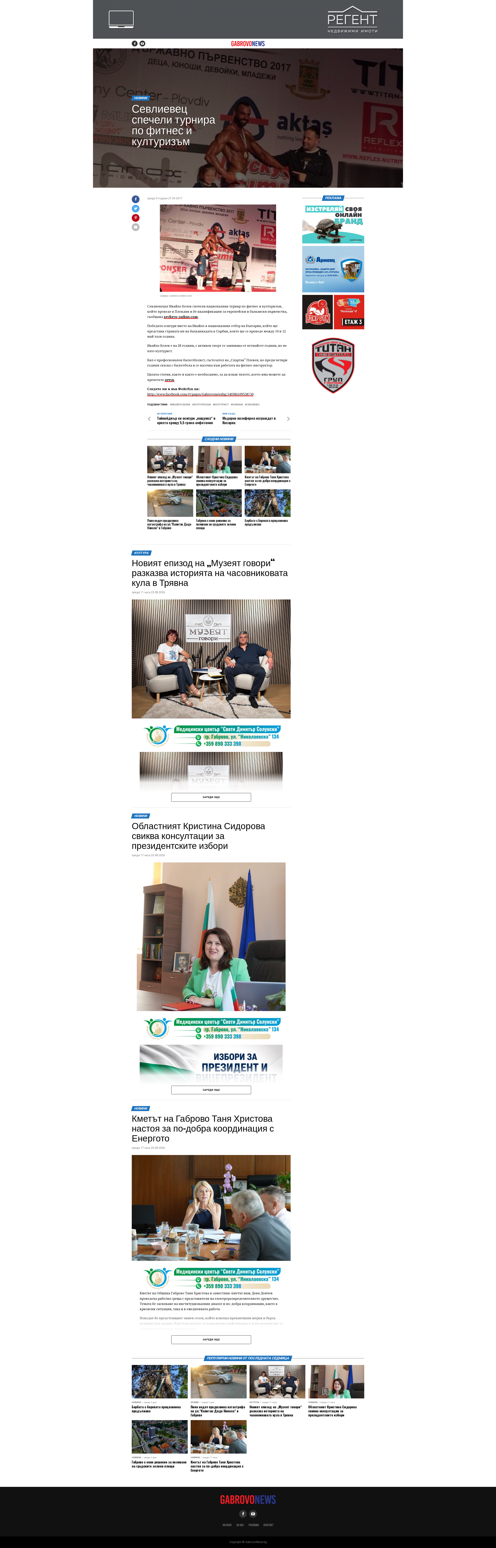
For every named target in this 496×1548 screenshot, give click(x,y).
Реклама (254, 1525)
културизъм (202, 404)
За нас (240, 1525)
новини (237, 404)
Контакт (269, 1525)
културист (221, 404)
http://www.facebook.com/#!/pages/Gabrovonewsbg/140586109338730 (200, 394)
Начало (227, 1525)
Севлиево (252, 404)
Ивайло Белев (180, 404)
